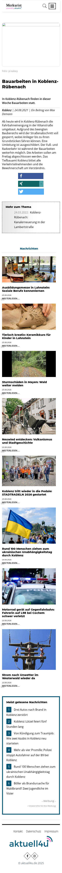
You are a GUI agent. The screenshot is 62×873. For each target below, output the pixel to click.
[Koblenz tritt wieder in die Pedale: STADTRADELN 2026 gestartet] (29, 471)
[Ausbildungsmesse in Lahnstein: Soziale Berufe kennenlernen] (29, 269)
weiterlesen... (11, 298)
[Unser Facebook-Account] (27, 855)
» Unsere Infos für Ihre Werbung (41, 806)
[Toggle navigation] (52, 6)
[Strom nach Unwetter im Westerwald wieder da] (29, 649)
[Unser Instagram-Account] (34, 855)
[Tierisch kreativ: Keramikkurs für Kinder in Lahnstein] (29, 316)
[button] (30, 176)
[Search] (44, 7)
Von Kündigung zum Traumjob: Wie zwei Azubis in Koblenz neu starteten (30, 738)
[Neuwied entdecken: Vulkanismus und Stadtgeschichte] (29, 416)
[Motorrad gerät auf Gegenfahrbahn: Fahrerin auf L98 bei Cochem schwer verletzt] (29, 586)
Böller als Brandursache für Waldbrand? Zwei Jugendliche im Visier (27, 788)
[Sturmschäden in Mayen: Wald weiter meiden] (29, 364)
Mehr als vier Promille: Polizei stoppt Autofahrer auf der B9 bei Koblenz (29, 755)
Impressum (51, 831)
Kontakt (18, 831)
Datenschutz (33, 831)
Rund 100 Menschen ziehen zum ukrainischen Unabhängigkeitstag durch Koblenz (30, 772)
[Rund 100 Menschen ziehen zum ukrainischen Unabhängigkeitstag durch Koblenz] (29, 525)
